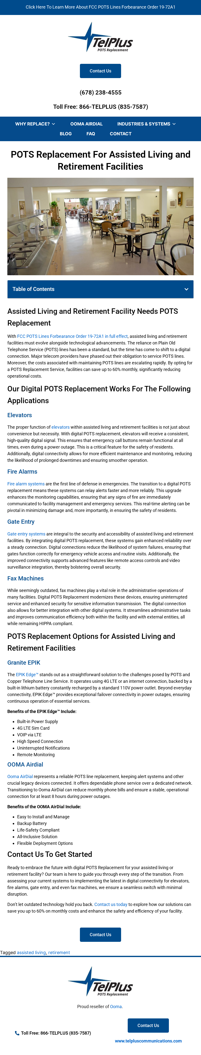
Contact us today (110, 904)
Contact (121, 133)
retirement (59, 952)
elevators (60, 427)
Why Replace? (32, 123)
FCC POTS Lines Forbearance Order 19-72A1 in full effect (72, 336)
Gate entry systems (26, 533)
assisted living (31, 952)
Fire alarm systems (26, 483)
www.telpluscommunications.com (148, 1040)
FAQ (91, 133)
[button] (186, 289)
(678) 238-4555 (101, 92)
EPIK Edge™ (27, 674)
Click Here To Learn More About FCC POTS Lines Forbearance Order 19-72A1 (101, 7)
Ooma (116, 1006)
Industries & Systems (143, 123)
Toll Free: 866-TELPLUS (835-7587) (100, 106)
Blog (66, 133)
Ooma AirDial (86, 123)
